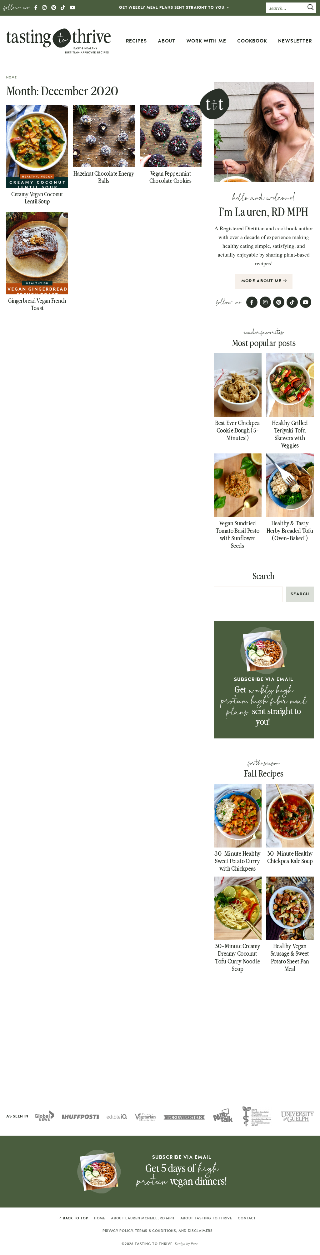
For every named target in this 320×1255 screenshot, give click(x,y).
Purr (194, 1243)
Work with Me (206, 41)
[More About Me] (264, 132)
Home (11, 77)
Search (264, 576)
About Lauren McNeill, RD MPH (142, 1218)
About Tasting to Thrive (206, 1218)
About (167, 41)
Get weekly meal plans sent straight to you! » (174, 7)
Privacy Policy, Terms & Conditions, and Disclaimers (157, 1230)
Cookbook (252, 41)
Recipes (136, 41)
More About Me (262, 281)
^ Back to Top (73, 1218)
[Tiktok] (63, 8)
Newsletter (295, 41)
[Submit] (310, 8)
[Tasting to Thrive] (58, 40)
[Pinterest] (54, 8)
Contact (247, 1218)
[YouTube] (73, 8)
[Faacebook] (36, 8)
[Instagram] (44, 8)
